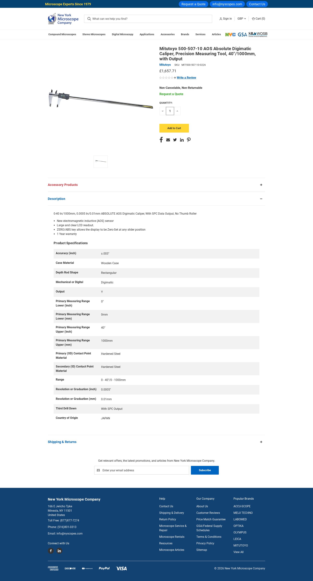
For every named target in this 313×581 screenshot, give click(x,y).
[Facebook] (161, 140)
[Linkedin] (182, 140)
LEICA (237, 539)
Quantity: (166, 102)
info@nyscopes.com (227, 4)
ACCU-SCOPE (242, 506)
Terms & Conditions (208, 537)
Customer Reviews (208, 513)
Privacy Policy (205, 543)
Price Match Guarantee (211, 519)
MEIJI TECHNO (243, 513)
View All (238, 552)
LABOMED (240, 519)
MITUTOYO (240, 545)
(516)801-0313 (66, 527)
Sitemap (201, 550)
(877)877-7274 (69, 520)
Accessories (168, 34)
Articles (216, 34)
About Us (202, 506)
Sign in (227, 18)
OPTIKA (238, 526)
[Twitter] (175, 140)
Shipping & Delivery (171, 513)
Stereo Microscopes (93, 34)
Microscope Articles (171, 550)
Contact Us (257, 4)
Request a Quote (193, 4)
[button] (185, 77)
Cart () (260, 18)
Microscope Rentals (171, 537)
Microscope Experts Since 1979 (68, 4)
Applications (147, 34)
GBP (240, 18)
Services (200, 34)
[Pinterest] (189, 140)
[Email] (168, 140)
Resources (165, 543)
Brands (185, 34)
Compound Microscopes (62, 34)
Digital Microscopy (122, 34)
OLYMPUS (240, 532)
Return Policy (167, 519)
